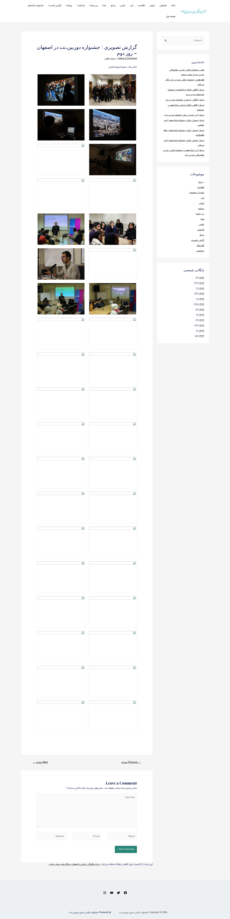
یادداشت (81, 5)
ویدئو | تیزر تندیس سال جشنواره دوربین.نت (184, 115)
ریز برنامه (93, 5)
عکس (122, 5)
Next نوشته (40, 762)
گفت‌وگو (200, 246)
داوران (152, 5)
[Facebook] (125, 892)
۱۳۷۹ (201, 278)
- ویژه (113, 58)
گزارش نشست (54, 5)
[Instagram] (104, 892)
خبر (131, 5)
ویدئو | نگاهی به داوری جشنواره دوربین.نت (185, 100)
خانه (173, 5)
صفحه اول (170, 16)
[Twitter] (118, 892)
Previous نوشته (131, 762)
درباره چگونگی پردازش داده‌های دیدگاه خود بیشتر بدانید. (74, 864)
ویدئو (113, 5)
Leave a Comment (127, 58)
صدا (104, 5)
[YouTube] (111, 892)
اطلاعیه (141, 5)
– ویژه (201, 182)
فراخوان (163, 5)
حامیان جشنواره (196, 193)
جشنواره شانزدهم (36, 5)
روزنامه (69, 5)
